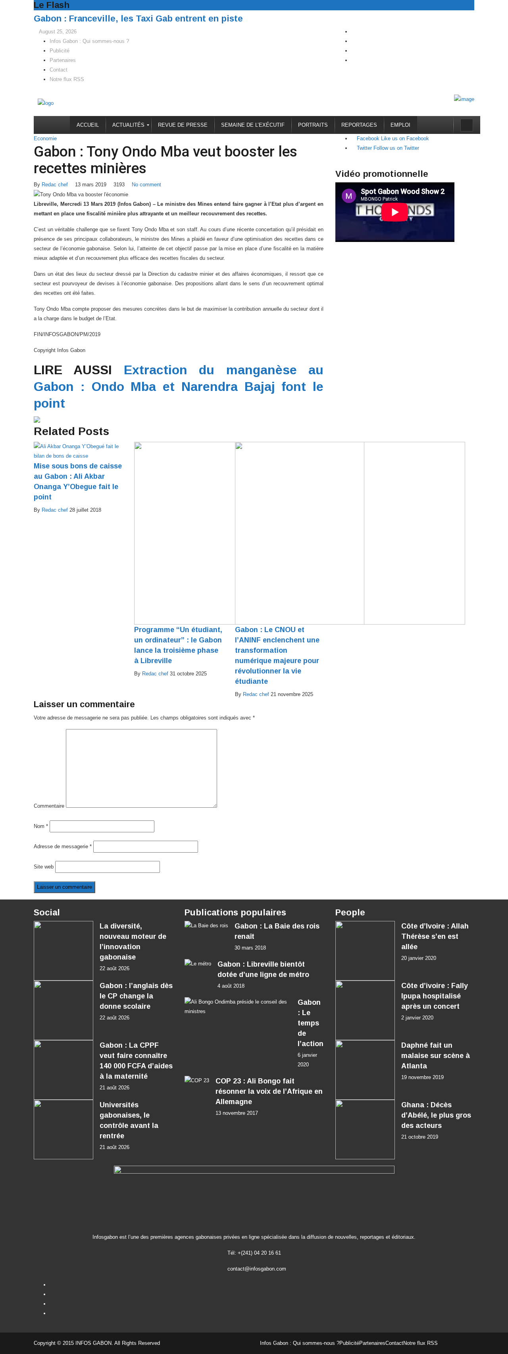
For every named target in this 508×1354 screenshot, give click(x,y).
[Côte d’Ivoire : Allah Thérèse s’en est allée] (365, 951)
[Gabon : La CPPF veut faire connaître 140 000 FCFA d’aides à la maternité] (63, 1070)
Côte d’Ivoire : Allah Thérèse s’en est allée (435, 936)
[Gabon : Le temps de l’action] (238, 1006)
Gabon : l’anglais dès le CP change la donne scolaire (136, 996)
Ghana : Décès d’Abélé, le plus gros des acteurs (436, 1115)
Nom (41, 826)
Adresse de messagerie (63, 846)
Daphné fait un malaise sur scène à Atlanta (435, 1055)
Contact (58, 70)
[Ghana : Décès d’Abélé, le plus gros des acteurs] (365, 1129)
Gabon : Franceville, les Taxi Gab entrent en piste (138, 18)
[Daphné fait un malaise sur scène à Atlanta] (365, 1070)
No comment (146, 185)
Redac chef (55, 185)
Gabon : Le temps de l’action (310, 1023)
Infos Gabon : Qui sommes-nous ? (89, 41)
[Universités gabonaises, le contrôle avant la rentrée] (63, 1129)
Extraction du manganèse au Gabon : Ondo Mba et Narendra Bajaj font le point (178, 386)
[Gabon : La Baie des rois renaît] (206, 926)
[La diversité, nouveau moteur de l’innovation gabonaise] (63, 951)
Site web (44, 867)
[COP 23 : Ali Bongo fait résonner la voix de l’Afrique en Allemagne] (197, 1081)
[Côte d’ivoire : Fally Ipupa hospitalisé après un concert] (365, 1010)
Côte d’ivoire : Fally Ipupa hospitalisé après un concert (434, 996)
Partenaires (63, 60)
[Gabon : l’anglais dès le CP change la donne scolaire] (63, 1010)
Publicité (59, 51)
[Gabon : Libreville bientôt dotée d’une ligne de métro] (198, 964)
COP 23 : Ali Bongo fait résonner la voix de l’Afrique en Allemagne (269, 1091)
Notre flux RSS (67, 79)
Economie (45, 138)
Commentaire (49, 806)
